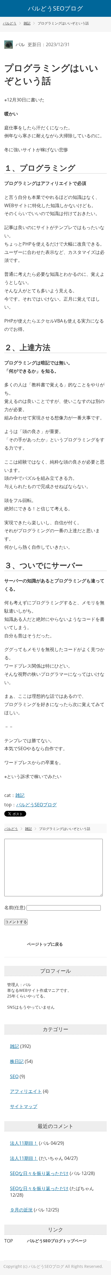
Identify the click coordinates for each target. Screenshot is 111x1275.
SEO (14, 1076)
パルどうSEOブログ (55, 8)
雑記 (19, 795)
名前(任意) (15, 907)
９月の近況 (21, 1210)
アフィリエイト (26, 1091)
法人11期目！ (24, 1143)
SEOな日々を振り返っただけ (39, 1173)
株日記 (17, 1061)
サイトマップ (23, 1106)
